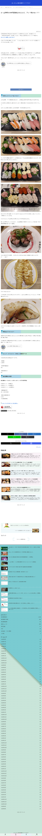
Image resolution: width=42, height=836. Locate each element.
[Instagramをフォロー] (31, 443)
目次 (20, 89)
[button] (27, 437)
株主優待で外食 (4, 410)
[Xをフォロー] (11, 443)
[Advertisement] (21, 22)
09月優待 (14, 410)
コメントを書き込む (21, 539)
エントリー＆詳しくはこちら (7, 37)
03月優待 (10, 410)
